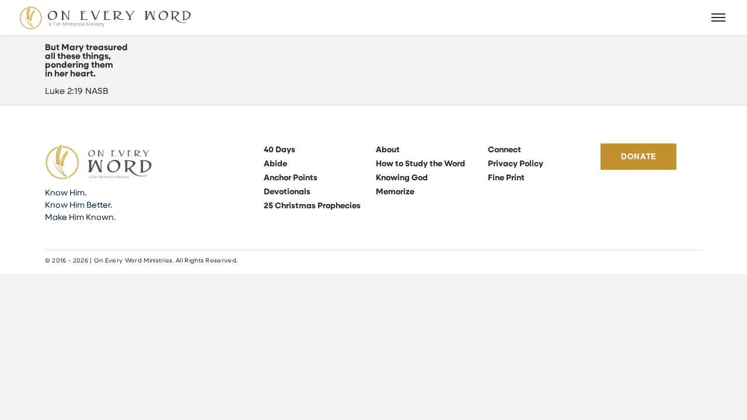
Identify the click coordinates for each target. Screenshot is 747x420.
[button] (719, 17)
